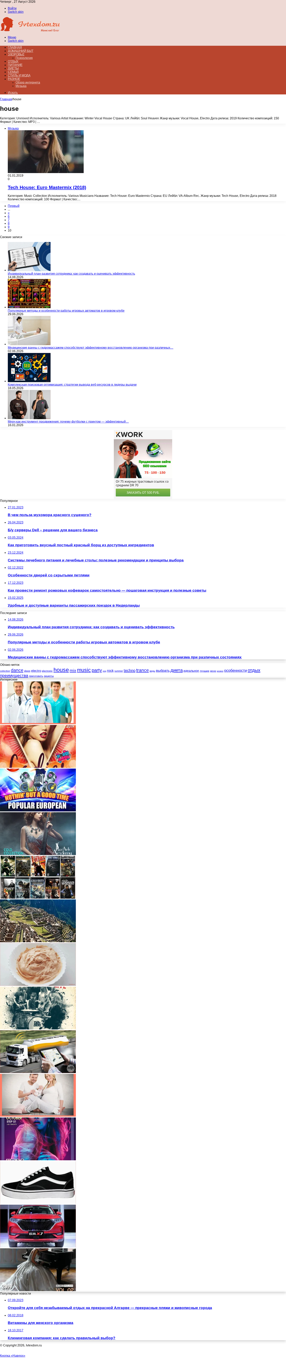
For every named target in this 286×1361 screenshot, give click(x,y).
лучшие (204, 670)
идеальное (191, 670)
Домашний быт (20, 51)
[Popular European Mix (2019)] (38, 810)
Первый (13, 206)
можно (220, 671)
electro (36, 671)
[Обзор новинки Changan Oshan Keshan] (38, 1246)
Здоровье (16, 54)
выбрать (163, 671)
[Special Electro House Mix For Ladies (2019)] (38, 766)
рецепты (49, 676)
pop (104, 671)
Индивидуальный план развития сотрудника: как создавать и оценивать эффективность (71, 273)
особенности (235, 670)
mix (73, 670)
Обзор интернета (28, 82)
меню (213, 671)
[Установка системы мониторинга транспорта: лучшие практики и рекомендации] (38, 1072)
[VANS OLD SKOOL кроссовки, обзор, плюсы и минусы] (38, 1202)
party (97, 670)
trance (142, 670)
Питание (15, 65)
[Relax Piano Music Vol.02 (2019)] (38, 1290)
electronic (47, 671)
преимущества (14, 675)
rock (110, 671)
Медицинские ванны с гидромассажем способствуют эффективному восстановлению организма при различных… (90, 347)
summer (118, 671)
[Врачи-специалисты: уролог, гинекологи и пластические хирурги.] (38, 723)
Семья (13, 72)
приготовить (36, 676)
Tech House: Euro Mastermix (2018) (47, 187)
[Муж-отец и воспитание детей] (38, 1115)
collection (5, 671)
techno (129, 670)
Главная (6, 99)
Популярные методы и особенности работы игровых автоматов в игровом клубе (66, 310)
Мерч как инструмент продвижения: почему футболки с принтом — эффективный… (68, 421)
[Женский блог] (30, 30)
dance (17, 670)
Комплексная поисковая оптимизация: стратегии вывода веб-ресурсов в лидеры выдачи (72, 384)
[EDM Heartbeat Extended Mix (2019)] (38, 1159)
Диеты (13, 68)
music (84, 670)
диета (176, 670)
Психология (24, 58)
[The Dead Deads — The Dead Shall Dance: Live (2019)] (38, 1028)
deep (27, 670)
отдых (254, 670)
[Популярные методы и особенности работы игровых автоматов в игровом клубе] (29, 307)
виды (152, 671)
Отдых (13, 61)
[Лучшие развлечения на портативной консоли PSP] (38, 897)
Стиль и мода (19, 75)
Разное (14, 79)
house (61, 670)
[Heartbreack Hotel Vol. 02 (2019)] (38, 854)
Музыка (21, 86)
